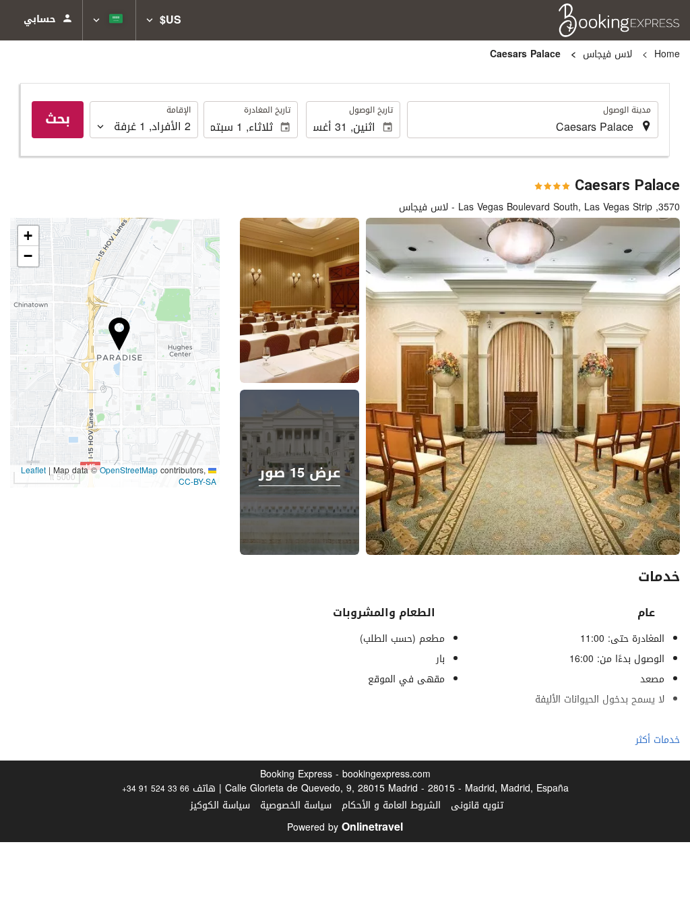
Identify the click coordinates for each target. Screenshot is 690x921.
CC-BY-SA (197, 482)
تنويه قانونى (477, 805)
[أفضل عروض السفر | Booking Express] (619, 20)
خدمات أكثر (657, 740)
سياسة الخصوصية (296, 805)
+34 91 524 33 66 (155, 789)
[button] (163, 20)
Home (667, 54)
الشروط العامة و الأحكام (391, 805)
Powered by (345, 828)
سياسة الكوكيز (220, 805)
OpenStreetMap (129, 470)
